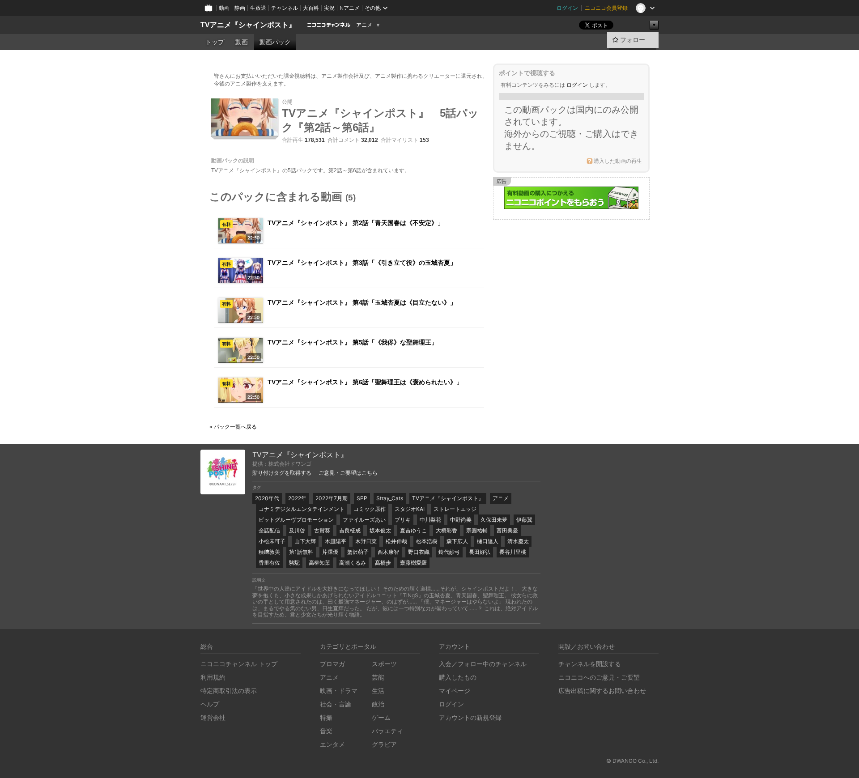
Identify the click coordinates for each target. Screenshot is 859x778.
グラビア (384, 744)
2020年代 (267, 498)
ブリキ (403, 519)
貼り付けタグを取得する (281, 473)
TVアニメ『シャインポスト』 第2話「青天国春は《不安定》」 (356, 222)
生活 (378, 690)
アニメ (364, 25)
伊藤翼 (524, 519)
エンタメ (332, 744)
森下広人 (457, 541)
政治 (378, 704)
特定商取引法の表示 (228, 690)
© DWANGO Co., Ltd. (632, 760)
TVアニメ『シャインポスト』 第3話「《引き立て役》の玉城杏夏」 (362, 262)
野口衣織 (419, 551)
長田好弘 (479, 551)
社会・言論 (335, 704)
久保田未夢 (494, 519)
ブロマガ (332, 663)
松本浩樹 (427, 541)
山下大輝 (305, 541)
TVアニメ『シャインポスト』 (248, 25)
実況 (329, 7)
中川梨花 (430, 519)
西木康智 (388, 551)
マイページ (454, 690)
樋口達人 (487, 541)
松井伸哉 (396, 541)
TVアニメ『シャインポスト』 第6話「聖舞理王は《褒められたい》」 (365, 382)
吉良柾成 (350, 530)
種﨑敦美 (269, 551)
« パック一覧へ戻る (233, 427)
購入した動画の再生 (618, 161)
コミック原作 (369, 509)
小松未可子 (272, 541)
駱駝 (294, 562)
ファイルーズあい (364, 519)
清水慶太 (518, 541)
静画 (239, 7)
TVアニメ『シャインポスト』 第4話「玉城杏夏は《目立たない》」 (362, 302)
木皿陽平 (335, 541)
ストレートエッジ (455, 509)
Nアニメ (350, 7)
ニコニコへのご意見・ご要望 (599, 677)
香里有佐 (269, 562)
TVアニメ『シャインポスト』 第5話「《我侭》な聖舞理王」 (353, 342)
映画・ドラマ (338, 690)
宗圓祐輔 (477, 530)
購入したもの (457, 677)
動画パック (275, 42)
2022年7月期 (331, 498)
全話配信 (269, 530)
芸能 (378, 677)
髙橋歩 (383, 562)
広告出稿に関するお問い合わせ (602, 690)
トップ (214, 42)
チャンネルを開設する (589, 663)
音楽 (326, 731)
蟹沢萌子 (358, 551)
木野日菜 (366, 541)
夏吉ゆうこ (413, 530)
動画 (224, 7)
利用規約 (212, 677)
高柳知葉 (319, 562)
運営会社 (212, 717)
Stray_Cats (389, 498)
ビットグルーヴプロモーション (296, 519)
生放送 (258, 7)
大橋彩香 (446, 530)
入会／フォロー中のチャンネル (483, 663)
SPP (362, 498)
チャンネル (284, 7)
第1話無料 (301, 551)
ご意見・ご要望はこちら (348, 473)
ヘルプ (209, 704)
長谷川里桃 (512, 551)
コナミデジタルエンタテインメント (301, 509)
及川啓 (297, 530)
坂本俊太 (380, 530)
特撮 (326, 717)
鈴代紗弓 (449, 551)
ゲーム (381, 717)
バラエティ (387, 731)
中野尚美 (461, 519)
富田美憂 (507, 530)
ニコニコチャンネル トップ (238, 663)
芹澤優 (330, 551)
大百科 (311, 7)
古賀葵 (322, 530)
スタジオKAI (410, 509)
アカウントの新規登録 (470, 717)
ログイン (567, 7)
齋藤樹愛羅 (413, 562)
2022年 (297, 498)
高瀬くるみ (352, 562)
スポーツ (384, 663)
